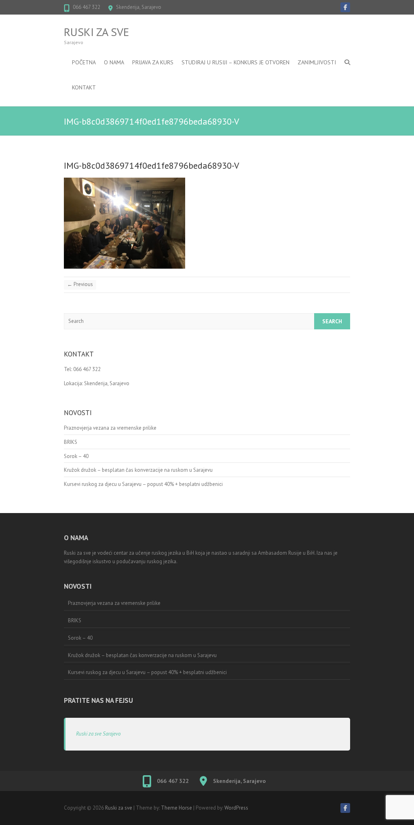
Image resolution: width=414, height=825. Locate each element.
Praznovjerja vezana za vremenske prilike (110, 427)
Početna (84, 62)
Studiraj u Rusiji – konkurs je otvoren (235, 62)
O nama (114, 62)
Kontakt (84, 87)
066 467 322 (86, 7)
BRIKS (70, 442)
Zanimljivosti (317, 62)
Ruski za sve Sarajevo (98, 733)
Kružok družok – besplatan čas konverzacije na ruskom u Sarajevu (138, 470)
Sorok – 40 (76, 456)
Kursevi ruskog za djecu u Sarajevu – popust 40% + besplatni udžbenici (143, 484)
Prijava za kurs (152, 62)
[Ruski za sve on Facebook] (345, 7)
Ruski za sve (96, 32)
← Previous (80, 284)
